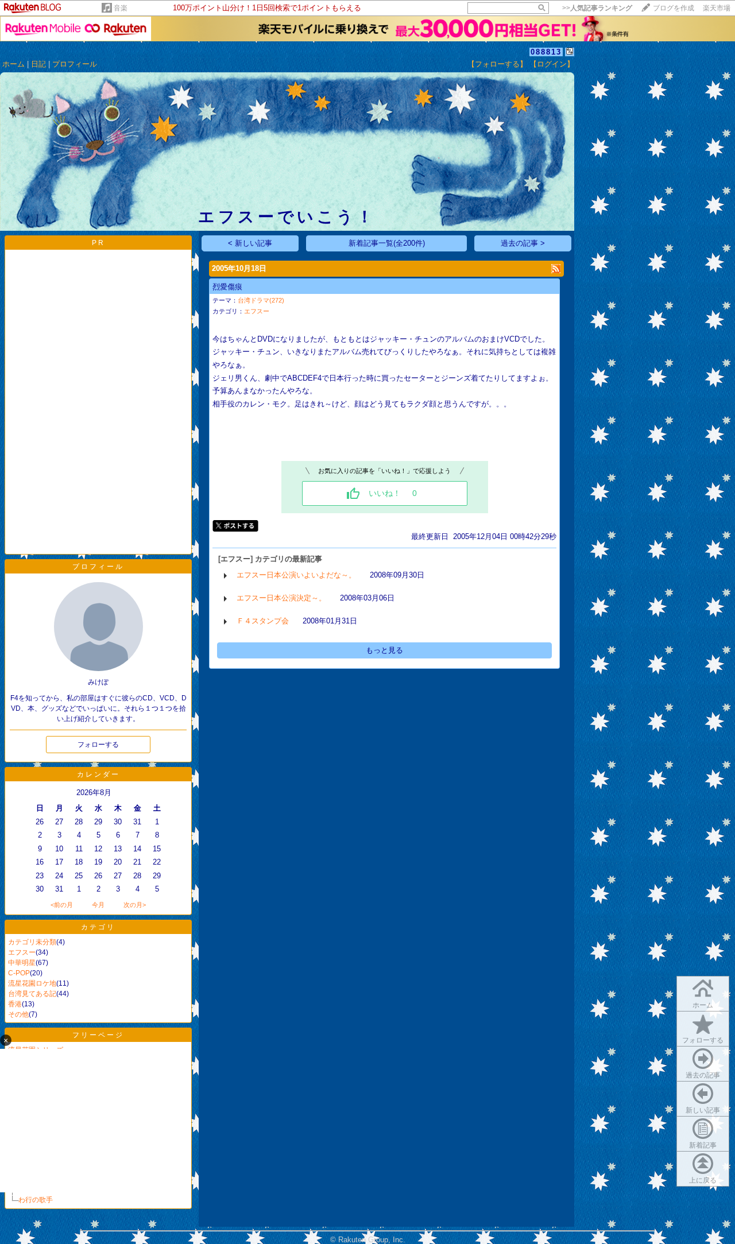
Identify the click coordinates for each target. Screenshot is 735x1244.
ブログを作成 (673, 8)
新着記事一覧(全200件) (387, 243)
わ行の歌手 (35, 1200)
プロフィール (74, 64)
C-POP (19, 973)
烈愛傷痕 (227, 286)
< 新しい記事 (250, 243)
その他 (18, 1014)
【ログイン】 (551, 64)
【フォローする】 (497, 64)
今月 (98, 904)
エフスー (22, 952)
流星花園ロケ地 (32, 983)
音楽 (120, 8)
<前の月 (62, 904)
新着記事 (703, 1145)
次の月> (134, 904)
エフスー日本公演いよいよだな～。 (296, 575)
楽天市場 (716, 8)
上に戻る (703, 1180)
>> (597, 8)
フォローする (703, 1040)
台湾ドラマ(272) (261, 300)
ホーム (13, 64)
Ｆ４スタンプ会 (263, 621)
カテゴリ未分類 (32, 942)
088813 (546, 52)
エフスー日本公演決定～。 (281, 598)
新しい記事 (703, 1110)
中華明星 (22, 963)
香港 (15, 1004)
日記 (38, 64)
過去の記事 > (523, 243)
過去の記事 (703, 1075)
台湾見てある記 (32, 994)
